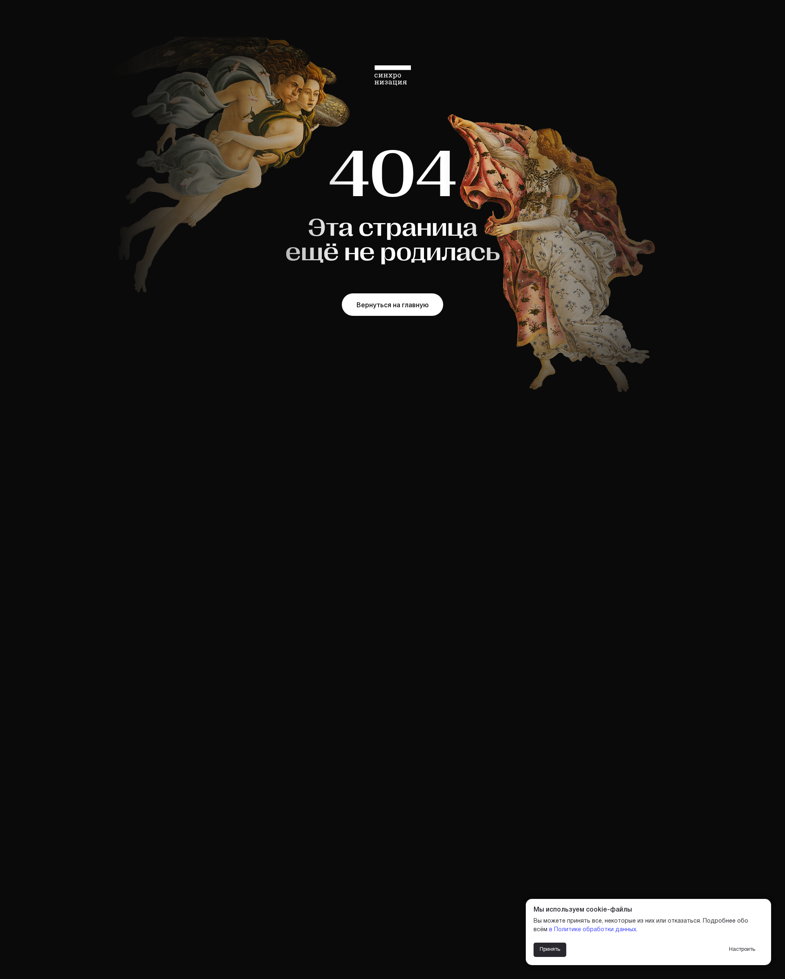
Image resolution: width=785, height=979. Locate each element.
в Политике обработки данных (592, 929)
